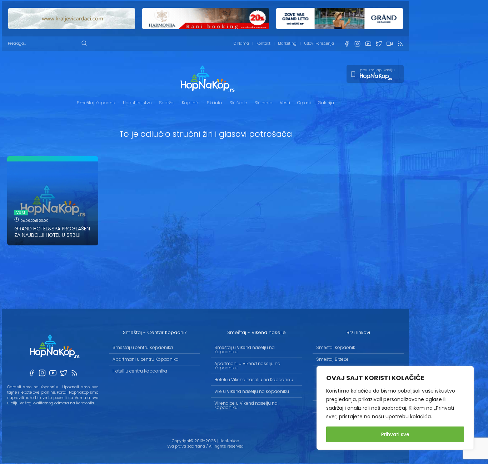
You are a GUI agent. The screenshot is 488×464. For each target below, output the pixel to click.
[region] (395, 408)
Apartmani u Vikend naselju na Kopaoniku (247, 365)
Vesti (285, 103)
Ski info (214, 103)
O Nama (241, 43)
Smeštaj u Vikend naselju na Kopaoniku (244, 349)
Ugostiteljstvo (137, 103)
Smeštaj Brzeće (332, 359)
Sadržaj (167, 103)
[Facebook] (346, 44)
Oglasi (304, 103)
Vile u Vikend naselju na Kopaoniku (251, 391)
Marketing (287, 43)
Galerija (326, 103)
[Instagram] (357, 44)
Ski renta (263, 103)
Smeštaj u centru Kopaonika (143, 347)
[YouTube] (368, 44)
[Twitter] (378, 44)
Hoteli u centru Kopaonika (140, 371)
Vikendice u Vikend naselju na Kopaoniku (246, 405)
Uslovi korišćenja (319, 43)
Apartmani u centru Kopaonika (146, 359)
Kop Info (191, 103)
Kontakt (263, 43)
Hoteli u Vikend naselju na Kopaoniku (253, 379)
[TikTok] (389, 44)
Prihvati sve (395, 434)
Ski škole (238, 103)
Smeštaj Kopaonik (96, 103)
